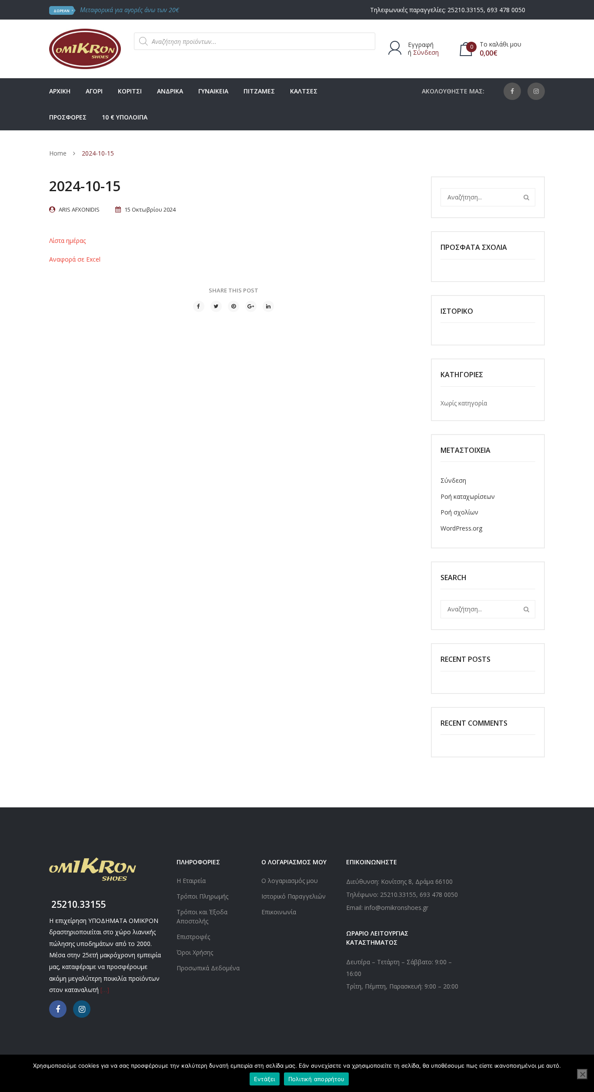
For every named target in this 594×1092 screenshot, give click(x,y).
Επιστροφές (193, 937)
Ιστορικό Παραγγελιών (293, 896)
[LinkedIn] (268, 306)
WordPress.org (461, 528)
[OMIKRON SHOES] (85, 48)
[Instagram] (536, 91)
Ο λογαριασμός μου (289, 880)
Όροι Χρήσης (195, 952)
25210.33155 (465, 10)
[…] (104, 990)
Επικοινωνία (278, 912)
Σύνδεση (426, 52)
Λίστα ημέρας (67, 240)
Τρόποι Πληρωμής (202, 896)
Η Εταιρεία (191, 880)
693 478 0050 (506, 10)
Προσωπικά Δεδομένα (208, 968)
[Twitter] (216, 306)
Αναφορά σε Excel (74, 259)
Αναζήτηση (526, 197)
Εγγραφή (421, 44)
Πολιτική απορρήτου (316, 1078)
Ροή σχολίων (459, 512)
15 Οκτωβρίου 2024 (150, 209)
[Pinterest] (233, 306)
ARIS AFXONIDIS (79, 209)
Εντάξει (264, 1078)
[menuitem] (59, 91)
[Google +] (251, 306)
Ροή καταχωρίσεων (467, 496)
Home (58, 153)
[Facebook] (512, 91)
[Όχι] (582, 1074)
